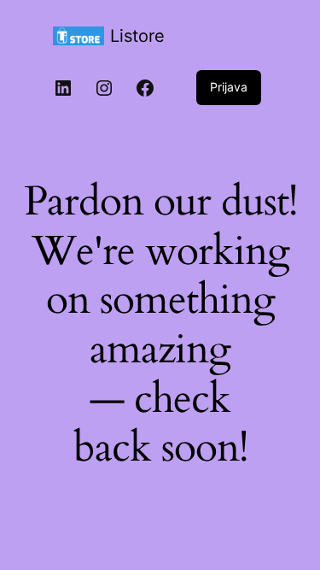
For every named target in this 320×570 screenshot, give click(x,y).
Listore (137, 36)
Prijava (228, 86)
